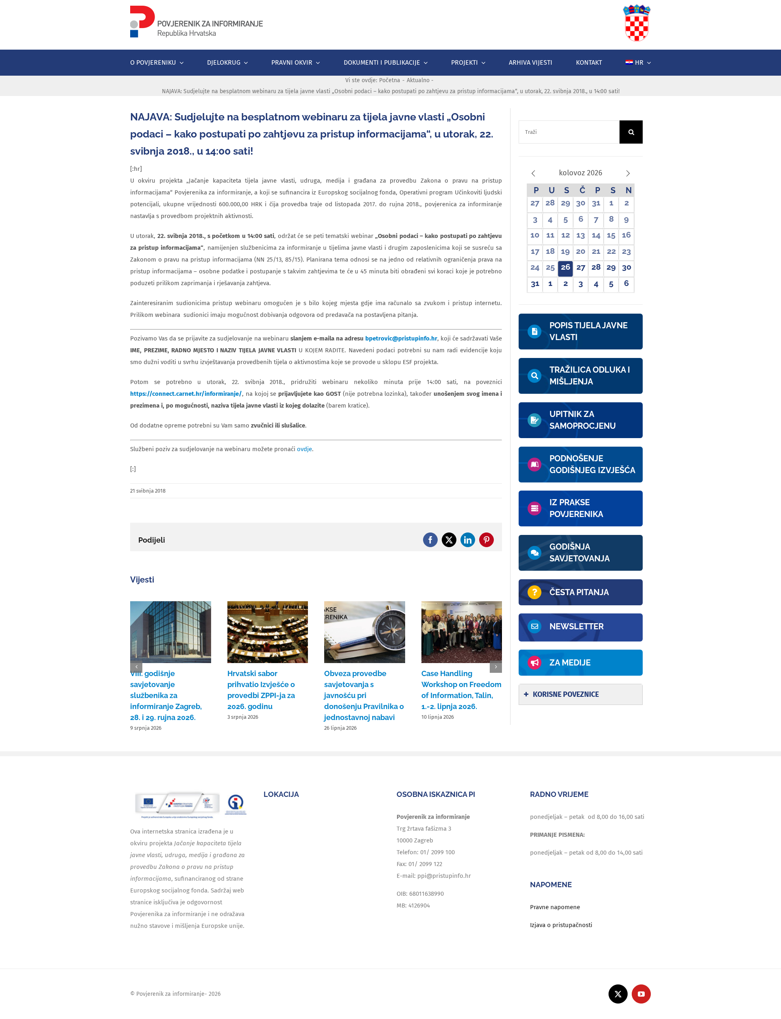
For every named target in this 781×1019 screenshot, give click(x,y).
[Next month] (628, 173)
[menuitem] (638, 63)
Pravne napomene (555, 907)
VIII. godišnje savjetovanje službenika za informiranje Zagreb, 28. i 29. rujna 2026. (166, 695)
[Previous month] (533, 173)
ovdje (304, 449)
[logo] (196, 7)
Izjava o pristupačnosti (561, 925)
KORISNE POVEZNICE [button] (566, 694)
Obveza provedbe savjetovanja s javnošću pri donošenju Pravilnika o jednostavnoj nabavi (364, 695)
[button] (136, 667)
